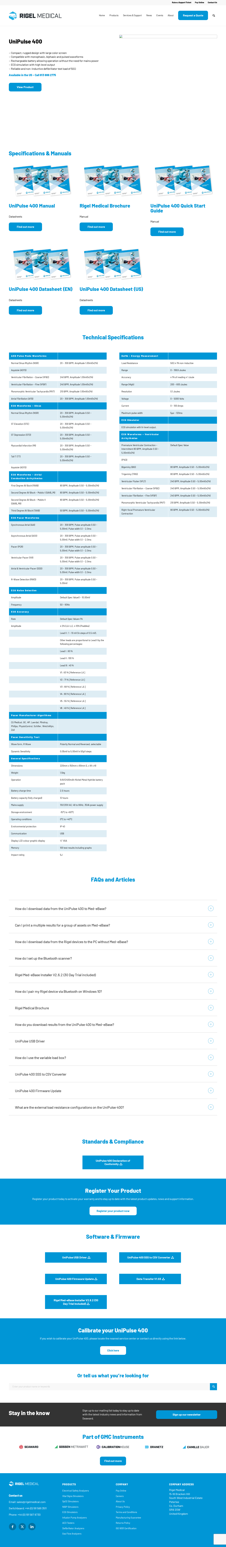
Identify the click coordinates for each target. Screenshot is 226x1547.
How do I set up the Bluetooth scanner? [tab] (43, 958)
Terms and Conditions (126, 1512)
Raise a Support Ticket (181, 2)
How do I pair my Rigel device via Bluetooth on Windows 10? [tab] (58, 991)
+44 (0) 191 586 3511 (36, 1508)
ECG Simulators (70, 1512)
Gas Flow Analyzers (71, 1533)
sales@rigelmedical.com (31, 1502)
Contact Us (212, 2)
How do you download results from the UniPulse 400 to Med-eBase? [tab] (64, 1025)
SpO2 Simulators (70, 1501)
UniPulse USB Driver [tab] (30, 1041)
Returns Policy (123, 1523)
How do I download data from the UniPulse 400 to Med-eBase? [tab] (60, 909)
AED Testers (68, 1523)
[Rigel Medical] (35, 15)
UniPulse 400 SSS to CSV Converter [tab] (40, 1074)
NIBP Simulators (70, 1507)
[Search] (213, 15)
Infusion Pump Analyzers (74, 1517)
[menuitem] (181, 3)
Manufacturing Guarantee (128, 1517)
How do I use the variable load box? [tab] (40, 1058)
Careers (120, 1496)
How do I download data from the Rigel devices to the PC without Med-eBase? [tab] (71, 942)
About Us (120, 1501)
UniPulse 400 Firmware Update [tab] (38, 1091)
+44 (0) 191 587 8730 (29, 1514)
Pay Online (199, 2)
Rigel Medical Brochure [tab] (32, 1008)
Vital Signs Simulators (73, 1496)
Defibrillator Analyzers (73, 1528)
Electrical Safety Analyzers (75, 1490)
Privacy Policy (123, 1507)
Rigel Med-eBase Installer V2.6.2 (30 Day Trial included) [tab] (55, 975)
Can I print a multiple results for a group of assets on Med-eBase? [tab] (62, 925)
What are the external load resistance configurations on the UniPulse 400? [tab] (69, 1107)
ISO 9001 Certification (126, 1528)
